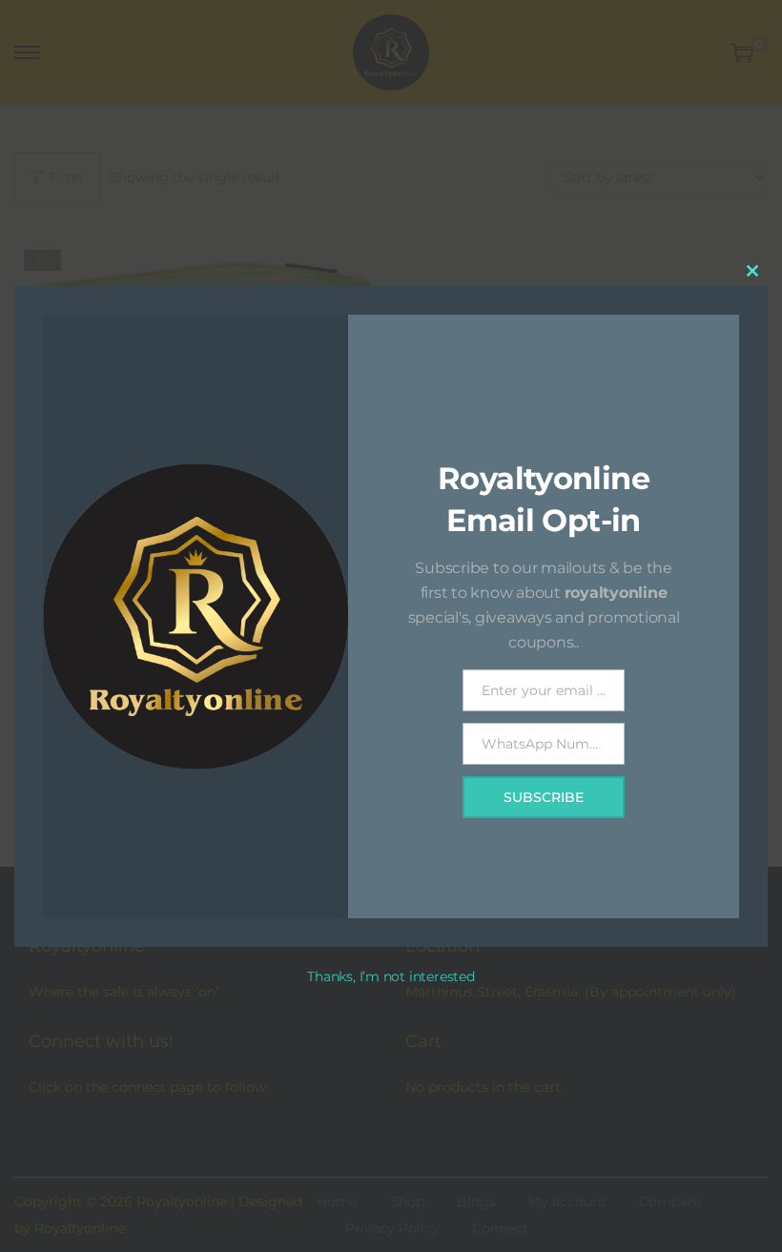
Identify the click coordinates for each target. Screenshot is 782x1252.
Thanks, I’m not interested (390, 976)
